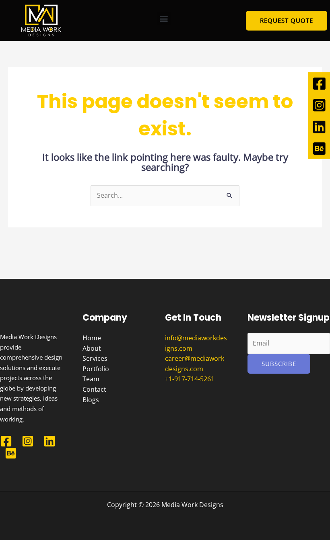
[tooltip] (319, 83)
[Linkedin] (49, 441)
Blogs (90, 399)
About (91, 348)
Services (94, 358)
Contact (94, 389)
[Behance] (11, 453)
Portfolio (95, 368)
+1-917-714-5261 (189, 378)
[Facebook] (6, 441)
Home (91, 337)
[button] (164, 18)
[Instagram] (28, 441)
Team (90, 378)
